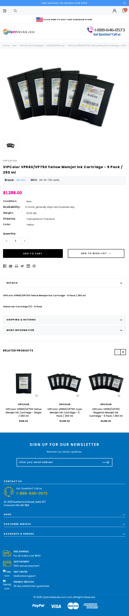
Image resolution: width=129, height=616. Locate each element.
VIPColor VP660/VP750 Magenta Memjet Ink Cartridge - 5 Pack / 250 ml (106, 412)
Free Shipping (21, 551)
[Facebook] (4, 266)
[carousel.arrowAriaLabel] (7, 554)
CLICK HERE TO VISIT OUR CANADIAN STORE (68, 19)
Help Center (21, 571)
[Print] (16, 266)
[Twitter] (22, 266)
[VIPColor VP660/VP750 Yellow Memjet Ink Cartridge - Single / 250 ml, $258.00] (24, 383)
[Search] (15, 10)
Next (123, 352)
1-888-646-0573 (31, 493)
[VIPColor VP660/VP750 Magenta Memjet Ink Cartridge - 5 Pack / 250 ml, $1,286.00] (106, 383)
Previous (117, 352)
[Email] (10, 266)
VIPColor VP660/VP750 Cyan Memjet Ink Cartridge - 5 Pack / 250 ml (64, 412)
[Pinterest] (34, 266)
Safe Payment (21, 561)
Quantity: (9, 233)
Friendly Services (24, 582)
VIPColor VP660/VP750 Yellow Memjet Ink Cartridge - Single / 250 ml (24, 412)
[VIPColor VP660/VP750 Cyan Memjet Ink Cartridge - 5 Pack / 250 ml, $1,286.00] (65, 383)
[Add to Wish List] (36, 395)
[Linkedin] (28, 266)
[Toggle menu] (4, 10)
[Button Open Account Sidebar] (114, 11)
